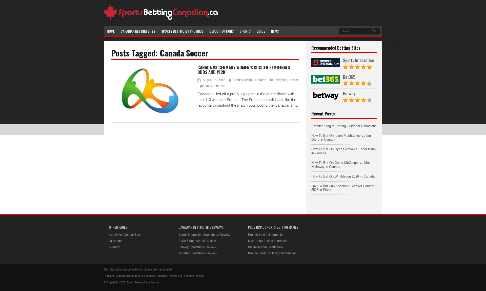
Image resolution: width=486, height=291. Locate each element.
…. (295, 105)
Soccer (293, 80)
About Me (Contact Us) (124, 235)
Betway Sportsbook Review (197, 247)
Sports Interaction (358, 60)
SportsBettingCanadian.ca (143, 282)
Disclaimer (116, 241)
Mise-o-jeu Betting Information (268, 241)
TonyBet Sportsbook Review (197, 253)
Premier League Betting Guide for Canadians (344, 126)
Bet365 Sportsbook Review (197, 241)
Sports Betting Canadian (249, 80)
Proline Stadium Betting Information (272, 253)
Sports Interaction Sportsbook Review (204, 235)
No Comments (215, 86)
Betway (349, 93)
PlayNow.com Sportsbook (265, 247)
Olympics (280, 80)
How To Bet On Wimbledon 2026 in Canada (343, 176)
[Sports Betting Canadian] (161, 19)
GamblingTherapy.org (168, 275)
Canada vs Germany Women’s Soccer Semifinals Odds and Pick (243, 69)
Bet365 (349, 77)
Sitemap (114, 247)
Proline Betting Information (266, 235)
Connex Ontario (194, 275)
